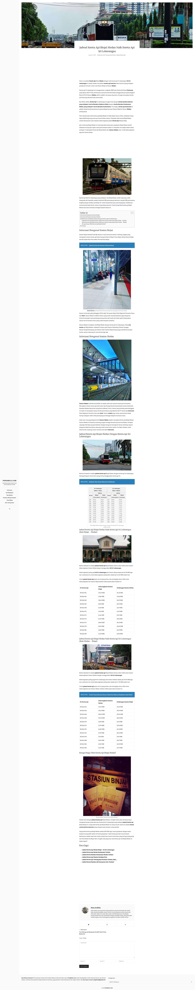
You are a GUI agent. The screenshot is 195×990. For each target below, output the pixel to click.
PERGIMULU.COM (9, 480)
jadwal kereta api (100, 473)
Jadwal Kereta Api (121, 55)
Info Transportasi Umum (109, 55)
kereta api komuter (110, 83)
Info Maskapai (9, 492)
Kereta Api (92, 81)
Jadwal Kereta (90, 310)
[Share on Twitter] (88, 924)
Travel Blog (9, 500)
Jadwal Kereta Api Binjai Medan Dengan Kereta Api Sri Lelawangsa (98, 218)
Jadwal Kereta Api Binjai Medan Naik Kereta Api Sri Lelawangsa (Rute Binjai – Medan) (104, 220)
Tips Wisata (9, 495)
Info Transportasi (9, 502)
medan (110, 413)
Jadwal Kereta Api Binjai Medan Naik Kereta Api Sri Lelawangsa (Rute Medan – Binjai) (104, 222)
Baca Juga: (83, 225)
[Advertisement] (107, 68)
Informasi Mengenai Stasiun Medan (90, 217)
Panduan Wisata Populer (9, 497)
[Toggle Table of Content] (131, 213)
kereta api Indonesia (125, 107)
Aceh (83, 316)
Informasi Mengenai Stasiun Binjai (90, 215)
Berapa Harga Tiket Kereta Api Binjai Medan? (94, 224)
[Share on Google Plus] (125, 924)
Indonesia (9, 490)
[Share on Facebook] (107, 924)
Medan (101, 81)
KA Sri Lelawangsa (115, 568)
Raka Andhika (96, 908)
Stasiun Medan (113, 130)
